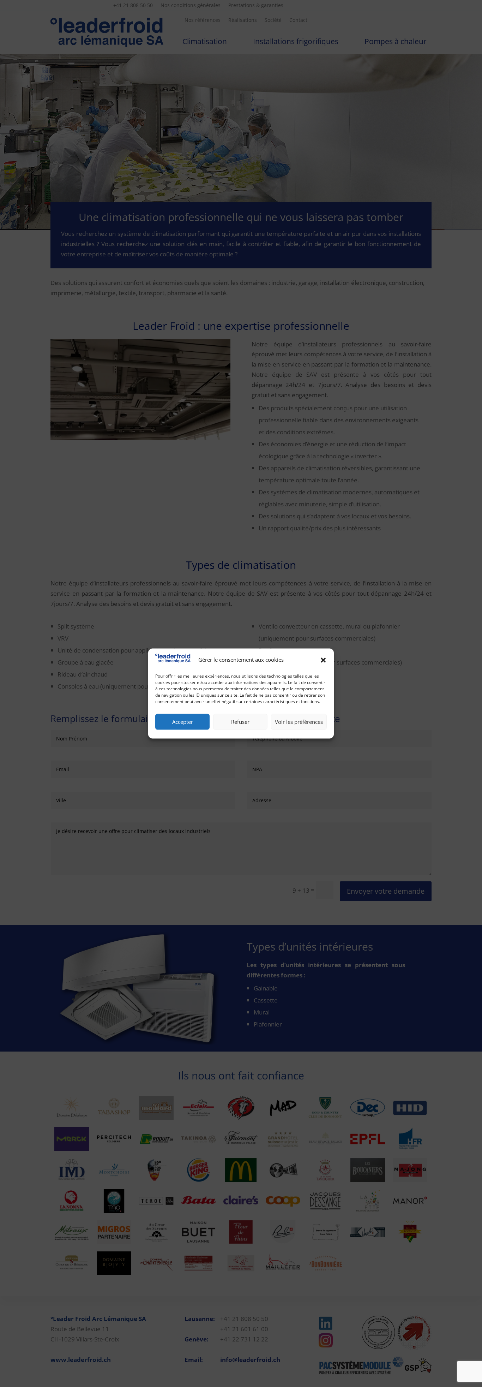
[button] (323, 659)
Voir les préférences (299, 721)
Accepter (182, 721)
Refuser (240, 721)
